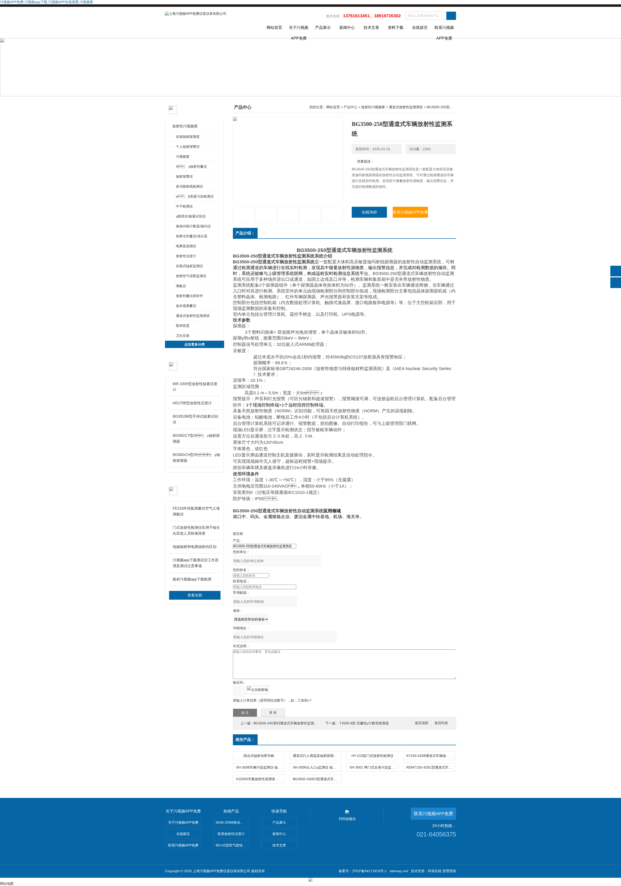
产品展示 (323, 27)
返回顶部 (421, 723)
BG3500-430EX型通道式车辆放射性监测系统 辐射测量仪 (317, 779)
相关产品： (245, 739)
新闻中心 (347, 27)
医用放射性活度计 (231, 834)
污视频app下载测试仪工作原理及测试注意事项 (196, 563)
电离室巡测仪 (186, 246)
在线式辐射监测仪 (189, 266)
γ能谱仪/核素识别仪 (191, 216)
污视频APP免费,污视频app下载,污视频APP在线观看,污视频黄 (46, 2)
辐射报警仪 (184, 176)
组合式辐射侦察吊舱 (259, 756)
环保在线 (434, 871)
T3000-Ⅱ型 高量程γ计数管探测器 (364, 723)
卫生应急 (182, 336)
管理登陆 (449, 871)
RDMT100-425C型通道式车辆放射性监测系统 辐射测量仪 (430, 767)
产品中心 (350, 107)
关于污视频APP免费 (298, 31)
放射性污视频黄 (185, 126)
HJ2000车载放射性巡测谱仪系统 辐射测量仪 (260, 779)
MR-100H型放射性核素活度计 (195, 387)
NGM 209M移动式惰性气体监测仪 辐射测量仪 (232, 822)
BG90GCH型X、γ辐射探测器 (196, 458)
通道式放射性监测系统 (193, 316)
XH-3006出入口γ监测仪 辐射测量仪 (317, 767)
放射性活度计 (186, 256)
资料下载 (395, 27)
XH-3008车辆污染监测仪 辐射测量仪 (260, 767)
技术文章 (371, 27)
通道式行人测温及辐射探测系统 (316, 756)
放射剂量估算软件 (189, 296)
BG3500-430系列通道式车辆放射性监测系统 (287, 723)
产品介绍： (245, 233)
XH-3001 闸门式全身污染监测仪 (374, 767)
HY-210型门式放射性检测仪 (372, 756)
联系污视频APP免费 (444, 31)
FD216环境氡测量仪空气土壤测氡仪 (196, 511)
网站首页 (274, 27)
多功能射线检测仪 (189, 186)
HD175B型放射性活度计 (192, 403)
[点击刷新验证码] (258, 690)
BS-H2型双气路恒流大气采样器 (232, 845)
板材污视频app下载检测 (192, 579)
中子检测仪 (184, 206)
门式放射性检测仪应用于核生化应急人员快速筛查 (196, 530)
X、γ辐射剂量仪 (191, 166)
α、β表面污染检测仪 (195, 196)
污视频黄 (182, 156)
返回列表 (441, 723)
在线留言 (420, 27)
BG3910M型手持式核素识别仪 (195, 419)
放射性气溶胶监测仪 (191, 276)
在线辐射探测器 (188, 137)
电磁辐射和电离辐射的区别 (194, 547)
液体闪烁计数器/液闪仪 (193, 226)
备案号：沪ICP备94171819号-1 (363, 871)
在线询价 (369, 212)
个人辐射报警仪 (188, 147)
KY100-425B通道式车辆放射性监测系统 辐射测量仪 (430, 756)
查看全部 (195, 595)
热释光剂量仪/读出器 (191, 236)
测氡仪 (181, 286)
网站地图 (7, 884)
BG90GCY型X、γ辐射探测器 (196, 438)
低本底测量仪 (186, 306)
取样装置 (182, 326)
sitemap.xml (399, 871)
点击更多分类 (194, 344)
